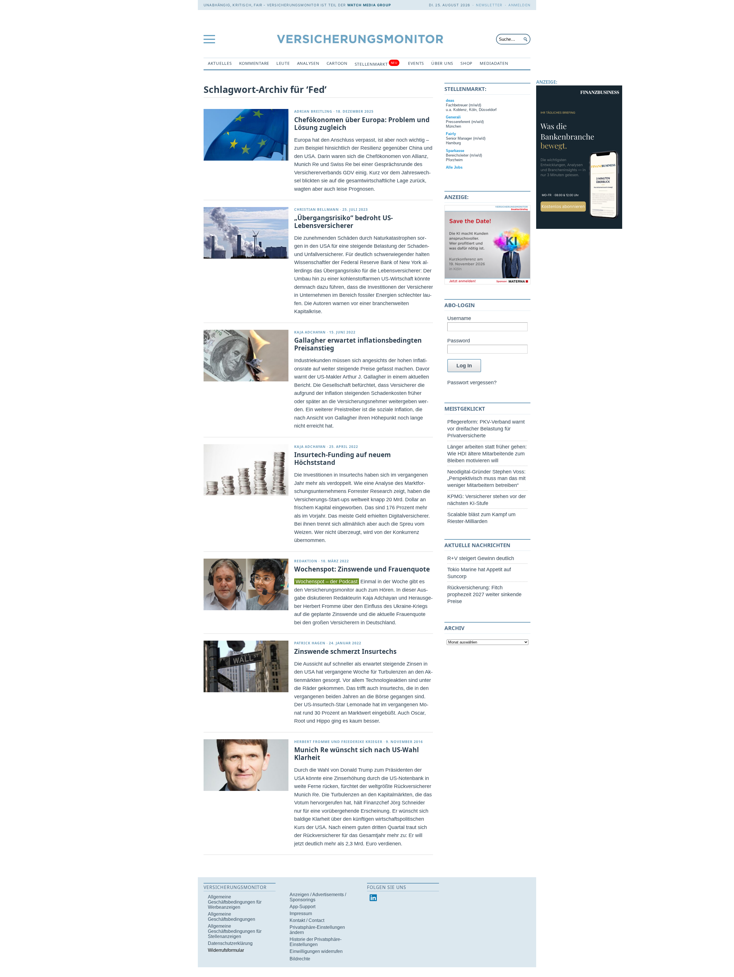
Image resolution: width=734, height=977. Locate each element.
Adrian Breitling (313, 111)
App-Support (302, 906)
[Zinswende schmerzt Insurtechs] (246, 666)
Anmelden (519, 5)
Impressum (301, 913)
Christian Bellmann (316, 209)
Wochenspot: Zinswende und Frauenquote (362, 569)
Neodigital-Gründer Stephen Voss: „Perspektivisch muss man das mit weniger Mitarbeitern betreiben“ (486, 478)
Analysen (308, 63)
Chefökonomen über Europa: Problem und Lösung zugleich (362, 123)
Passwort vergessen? (472, 382)
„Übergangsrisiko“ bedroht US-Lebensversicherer (343, 221)
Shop (466, 63)
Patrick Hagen (309, 643)
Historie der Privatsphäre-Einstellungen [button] (315, 942)
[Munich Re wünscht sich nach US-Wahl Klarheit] (246, 765)
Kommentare (254, 63)
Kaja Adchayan (310, 332)
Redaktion (305, 561)
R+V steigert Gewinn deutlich (480, 558)
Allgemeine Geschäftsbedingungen (231, 917)
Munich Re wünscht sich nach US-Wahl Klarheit (356, 753)
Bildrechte (300, 958)
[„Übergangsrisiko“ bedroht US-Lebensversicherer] (246, 233)
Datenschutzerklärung (230, 943)
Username (459, 318)
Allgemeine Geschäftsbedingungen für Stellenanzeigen (234, 931)
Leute (283, 63)
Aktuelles (220, 63)
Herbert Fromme (312, 741)
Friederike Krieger (361, 741)
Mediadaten (494, 63)
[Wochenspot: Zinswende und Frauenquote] (246, 584)
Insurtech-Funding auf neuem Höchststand (342, 458)
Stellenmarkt (376, 64)
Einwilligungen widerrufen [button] (316, 951)
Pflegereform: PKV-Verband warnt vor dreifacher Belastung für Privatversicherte (486, 428)
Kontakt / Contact (307, 920)
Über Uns (442, 63)
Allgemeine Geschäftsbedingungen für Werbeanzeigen (234, 902)
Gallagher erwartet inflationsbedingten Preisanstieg (358, 344)
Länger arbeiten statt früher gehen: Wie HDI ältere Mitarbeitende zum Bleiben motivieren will (487, 453)
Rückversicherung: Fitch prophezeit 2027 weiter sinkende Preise (484, 594)
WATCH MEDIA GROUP (369, 5)
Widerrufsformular (226, 950)
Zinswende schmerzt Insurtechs (345, 651)
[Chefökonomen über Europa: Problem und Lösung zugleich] (246, 135)
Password (458, 341)
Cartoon (337, 63)
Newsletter (489, 5)
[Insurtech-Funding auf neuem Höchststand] (246, 470)
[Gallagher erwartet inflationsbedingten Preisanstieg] (246, 355)
